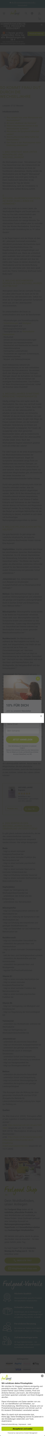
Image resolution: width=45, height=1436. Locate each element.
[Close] (41, 716)
